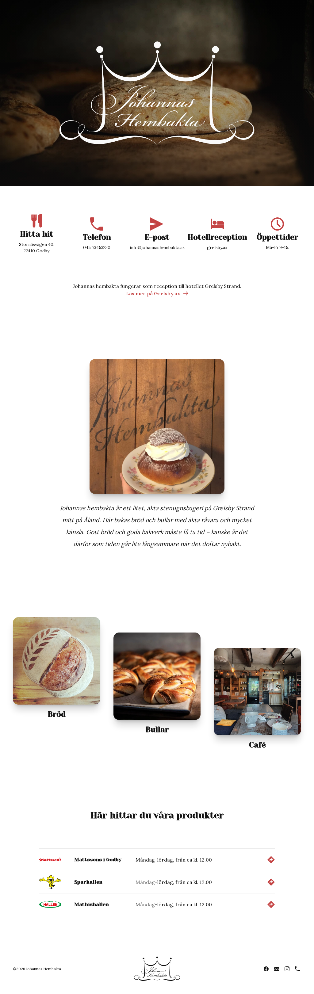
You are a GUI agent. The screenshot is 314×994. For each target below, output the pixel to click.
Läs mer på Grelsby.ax (153, 293)
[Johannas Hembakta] (156, 93)
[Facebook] (266, 969)
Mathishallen (91, 904)
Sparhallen (88, 882)
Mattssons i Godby (97, 859)
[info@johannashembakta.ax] (276, 969)
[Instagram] (287, 969)
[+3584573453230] (297, 969)
